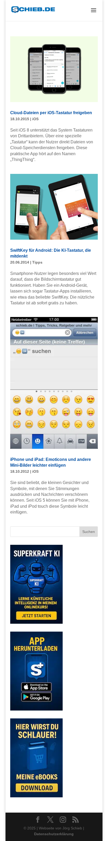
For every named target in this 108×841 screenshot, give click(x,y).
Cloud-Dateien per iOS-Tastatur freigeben (51, 112)
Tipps (37, 262)
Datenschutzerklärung (54, 834)
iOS (35, 119)
